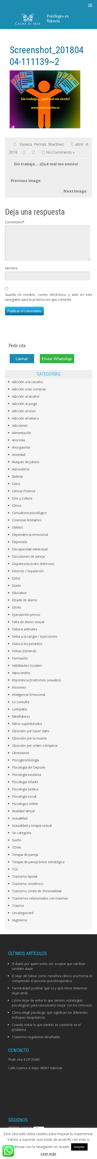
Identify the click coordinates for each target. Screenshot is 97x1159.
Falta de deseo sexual (28, 622)
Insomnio (19, 687)
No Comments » (60, 152)
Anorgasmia (21, 447)
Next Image (75, 191)
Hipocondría (21, 673)
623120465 (32, 1059)
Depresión (19, 542)
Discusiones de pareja (28, 556)
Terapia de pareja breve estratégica (38, 862)
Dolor (16, 578)
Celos (16, 483)
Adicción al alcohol (25, 396)
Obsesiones (20, 753)
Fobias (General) (24, 651)
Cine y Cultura (22, 498)
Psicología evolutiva (26, 774)
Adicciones (20, 425)
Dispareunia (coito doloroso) (33, 563)
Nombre (11, 268)
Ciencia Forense (24, 491)
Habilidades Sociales (27, 665)
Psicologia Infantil (25, 782)
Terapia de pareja (25, 854)
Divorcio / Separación (28, 571)
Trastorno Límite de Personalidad (37, 891)
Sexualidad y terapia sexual (32, 825)
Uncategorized (22, 913)
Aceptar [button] (79, 1147)
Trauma (18, 905)
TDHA (16, 847)
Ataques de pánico (26, 462)
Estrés (16, 607)
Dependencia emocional (30, 534)
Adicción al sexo (24, 411)
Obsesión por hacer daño (30, 731)
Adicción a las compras (29, 389)
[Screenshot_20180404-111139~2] (45, 99)
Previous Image (25, 180)
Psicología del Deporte (29, 767)
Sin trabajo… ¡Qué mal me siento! (46, 164)
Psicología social (24, 796)
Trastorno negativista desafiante (36, 1037)
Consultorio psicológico (29, 513)
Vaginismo (19, 920)
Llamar (22, 358)
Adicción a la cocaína (27, 382)
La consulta (20, 702)
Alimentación (21, 433)
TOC (15, 869)
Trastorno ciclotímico (28, 883)
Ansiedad (18, 454)
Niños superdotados (27, 723)
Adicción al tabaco (25, 418)
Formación (20, 658)
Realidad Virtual (23, 811)
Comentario (14, 222)
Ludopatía (19, 709)
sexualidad (20, 818)
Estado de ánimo (24, 600)
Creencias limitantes (27, 520)
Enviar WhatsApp (57, 358)
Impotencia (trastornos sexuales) (36, 680)
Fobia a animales (24, 629)
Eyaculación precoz (26, 614)
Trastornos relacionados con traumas (40, 898)
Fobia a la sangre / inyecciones (34, 636)
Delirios (17, 527)
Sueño (16, 840)
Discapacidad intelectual (30, 549)
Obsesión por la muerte (29, 738)
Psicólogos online (25, 803)
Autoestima (20, 469)
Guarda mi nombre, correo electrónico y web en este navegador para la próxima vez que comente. (48, 297)
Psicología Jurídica (25, 789)
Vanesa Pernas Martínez (41, 144)
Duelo (16, 585)
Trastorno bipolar (25, 876)
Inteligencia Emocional (28, 694)
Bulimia (17, 476)
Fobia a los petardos (27, 643)
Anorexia (18, 440)
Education (19, 593)
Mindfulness (21, 716)
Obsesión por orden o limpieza (34, 745)
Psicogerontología (25, 760)
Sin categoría (21, 833)
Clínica (16, 505)
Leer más (48, 1153)
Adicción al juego (24, 403)
